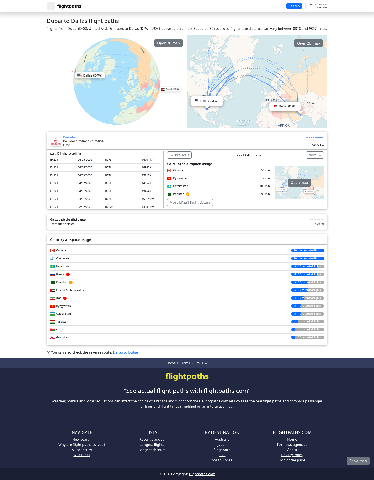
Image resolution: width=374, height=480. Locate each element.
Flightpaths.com (202, 474)
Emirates (69, 137)
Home (171, 363)
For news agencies (292, 444)
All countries (82, 449)
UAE (222, 455)
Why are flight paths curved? (81, 444)
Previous (181, 155)
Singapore (222, 449)
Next (312, 155)
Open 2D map (308, 43)
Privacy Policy (292, 455)
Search (294, 6)
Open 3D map (168, 43)
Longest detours (152, 449)
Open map (299, 182)
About (292, 449)
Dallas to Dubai (125, 352)
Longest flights (152, 444)
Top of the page (292, 460)
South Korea (222, 460)
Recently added (151, 439)
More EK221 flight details (189, 202)
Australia (222, 439)
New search (82, 439)
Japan (222, 444)
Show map (358, 460)
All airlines (82, 455)
